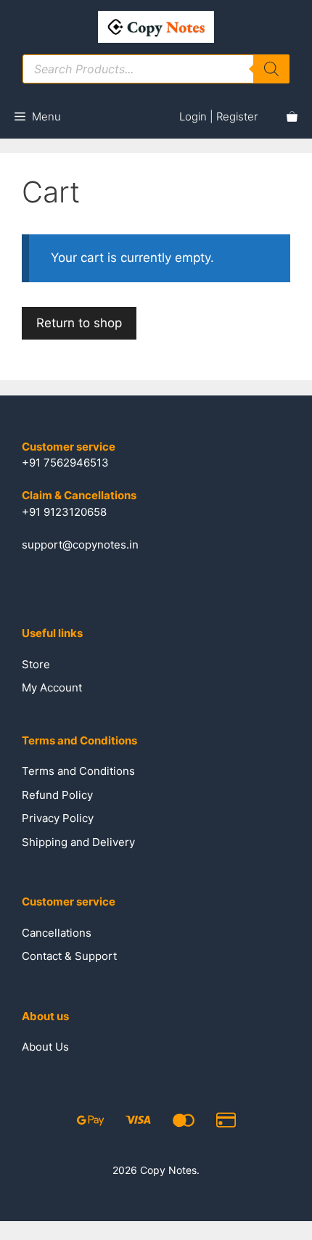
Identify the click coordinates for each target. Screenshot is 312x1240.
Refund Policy (57, 795)
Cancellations (56, 933)
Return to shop (79, 323)
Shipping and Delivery (78, 842)
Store (36, 664)
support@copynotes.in (80, 544)
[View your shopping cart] (292, 117)
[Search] (271, 68)
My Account (52, 687)
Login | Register (218, 116)
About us (45, 1047)
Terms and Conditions (78, 771)
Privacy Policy (58, 818)
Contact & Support (69, 956)
